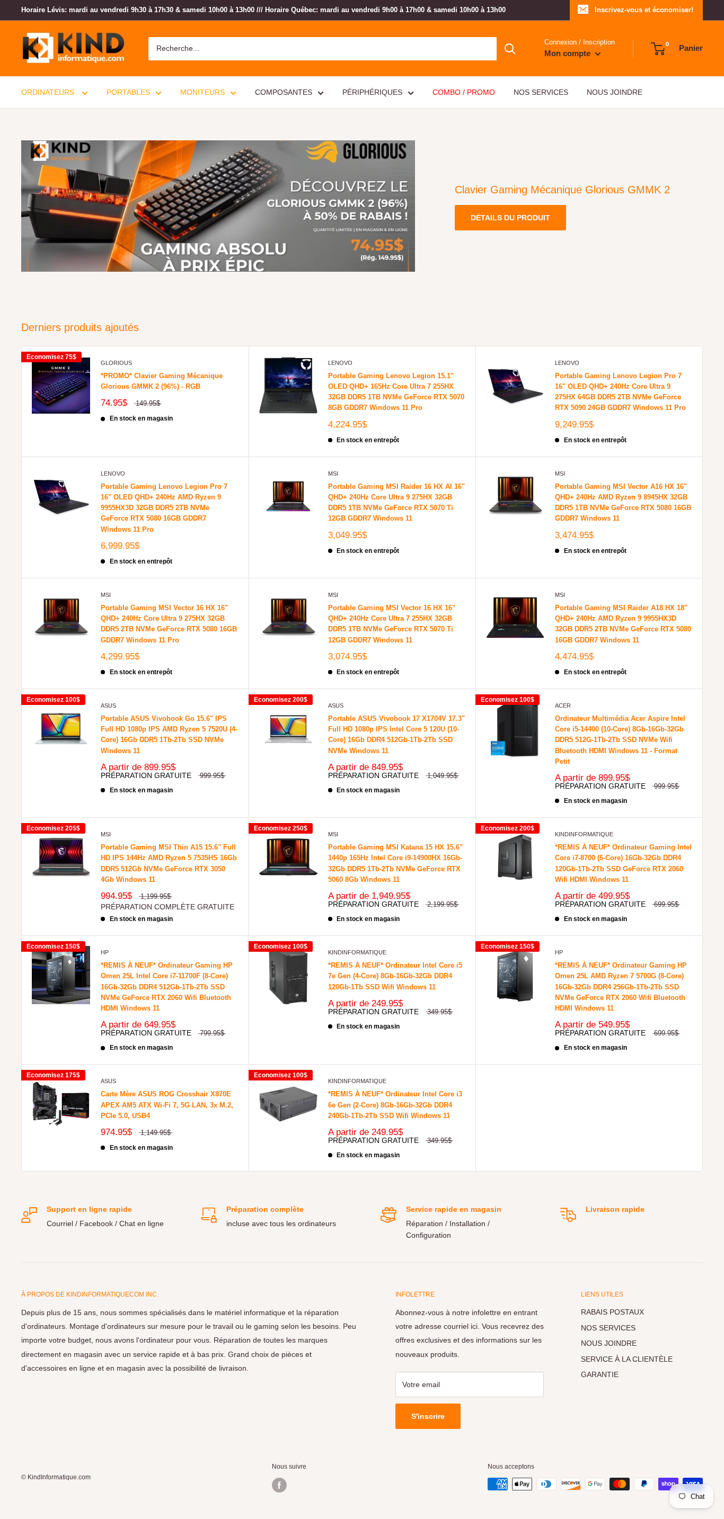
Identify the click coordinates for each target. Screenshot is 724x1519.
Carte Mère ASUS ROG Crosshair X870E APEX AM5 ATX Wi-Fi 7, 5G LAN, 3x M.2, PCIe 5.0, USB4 (167, 1104)
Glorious (116, 363)
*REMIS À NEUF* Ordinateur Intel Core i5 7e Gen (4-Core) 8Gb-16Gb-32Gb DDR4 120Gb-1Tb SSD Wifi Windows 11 (395, 975)
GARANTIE (600, 1374)
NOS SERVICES (541, 92)
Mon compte (568, 53)
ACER (563, 705)
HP (105, 952)
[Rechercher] (510, 48)
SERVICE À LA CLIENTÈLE (627, 1359)
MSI (333, 473)
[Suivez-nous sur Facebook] (279, 1485)
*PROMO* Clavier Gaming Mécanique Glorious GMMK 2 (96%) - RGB (162, 381)
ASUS (108, 705)
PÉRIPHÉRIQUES (372, 92)
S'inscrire (428, 1416)
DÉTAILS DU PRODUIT (510, 217)
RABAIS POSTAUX (612, 1312)
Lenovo (340, 363)
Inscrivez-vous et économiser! (644, 10)
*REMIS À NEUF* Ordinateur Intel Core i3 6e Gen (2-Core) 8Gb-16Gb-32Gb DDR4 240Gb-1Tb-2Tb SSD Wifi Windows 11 (395, 1104)
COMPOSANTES (283, 92)
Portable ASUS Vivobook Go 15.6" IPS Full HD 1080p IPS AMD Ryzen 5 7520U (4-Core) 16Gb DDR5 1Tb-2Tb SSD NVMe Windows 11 (169, 734)
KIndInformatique (584, 834)
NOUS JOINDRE (614, 92)
